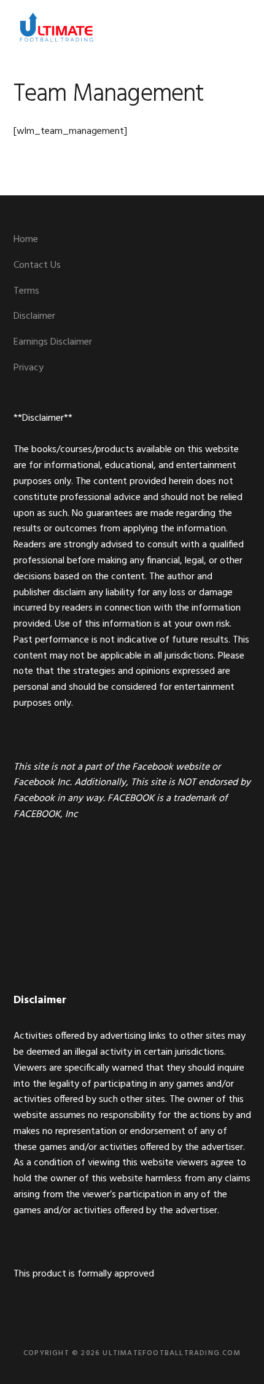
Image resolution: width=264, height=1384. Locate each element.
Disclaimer (34, 316)
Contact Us (37, 265)
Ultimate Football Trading (56, 27)
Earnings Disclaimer (53, 342)
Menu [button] (235, 27)
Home (26, 240)
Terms (26, 291)
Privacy (29, 368)
